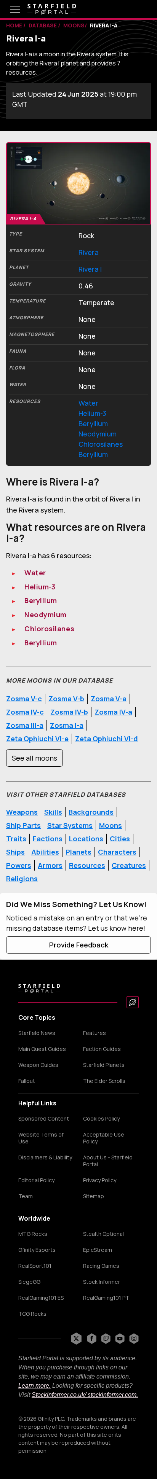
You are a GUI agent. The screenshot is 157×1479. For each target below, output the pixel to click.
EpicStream (97, 1250)
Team (25, 1196)
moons (74, 25)
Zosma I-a (66, 725)
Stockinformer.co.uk (58, 1394)
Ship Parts (23, 825)
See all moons (34, 758)
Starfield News (36, 1033)
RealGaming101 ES (41, 1297)
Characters (117, 852)
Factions (47, 838)
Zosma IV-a (113, 711)
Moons (110, 825)
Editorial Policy (36, 1180)
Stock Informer (101, 1281)
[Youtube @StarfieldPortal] (120, 1338)
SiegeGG (29, 1281)
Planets (78, 852)
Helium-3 (92, 413)
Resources (87, 865)
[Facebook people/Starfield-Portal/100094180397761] (91, 1338)
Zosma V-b (66, 698)
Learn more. (34, 1385)
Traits (16, 838)
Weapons (22, 812)
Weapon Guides (38, 1065)
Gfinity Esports (37, 1250)
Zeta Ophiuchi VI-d (106, 738)
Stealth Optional (103, 1234)
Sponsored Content (43, 1118)
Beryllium (93, 423)
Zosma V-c (24, 698)
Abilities (45, 852)
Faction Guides (102, 1049)
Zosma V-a (109, 698)
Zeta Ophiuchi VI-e (37, 738)
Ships (15, 852)
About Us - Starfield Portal (108, 1161)
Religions (22, 878)
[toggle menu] (9, 9)
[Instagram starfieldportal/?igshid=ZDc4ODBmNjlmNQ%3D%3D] (134, 1338)
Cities (120, 838)
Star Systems (70, 825)
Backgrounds (91, 812)
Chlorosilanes (100, 444)
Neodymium (97, 433)
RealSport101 (34, 1265)
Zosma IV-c (25, 711)
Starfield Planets (104, 1065)
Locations (86, 838)
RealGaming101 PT (106, 1297)
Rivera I (90, 269)
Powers (18, 865)
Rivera (88, 252)
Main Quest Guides (42, 1049)
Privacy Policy (99, 1180)
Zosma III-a (24, 725)
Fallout (26, 1081)
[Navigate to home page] (51, 9)
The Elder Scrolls (104, 1081)
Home (14, 25)
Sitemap (93, 1196)
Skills (53, 812)
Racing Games (101, 1265)
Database (43, 25)
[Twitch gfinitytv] (106, 1338)
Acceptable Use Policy (103, 1138)
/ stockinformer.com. (111, 1394)
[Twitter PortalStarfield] (76, 1339)
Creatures (129, 865)
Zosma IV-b (69, 711)
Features (94, 1033)
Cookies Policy (101, 1118)
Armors (50, 865)
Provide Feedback (78, 944)
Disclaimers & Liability (45, 1157)
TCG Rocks (32, 1313)
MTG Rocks (32, 1234)
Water (88, 403)
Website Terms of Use (41, 1138)
